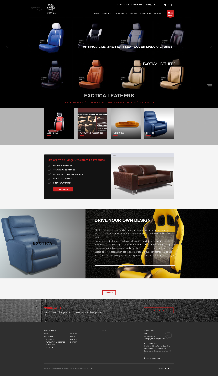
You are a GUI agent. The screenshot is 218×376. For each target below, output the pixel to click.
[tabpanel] (109, 45)
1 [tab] (134, 195)
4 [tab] (149, 195)
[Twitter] (165, 5)
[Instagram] (168, 5)
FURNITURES (50, 345)
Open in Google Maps (152, 358)
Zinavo (91, 368)
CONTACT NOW (108, 65)
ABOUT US (73, 334)
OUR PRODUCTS (49, 336)
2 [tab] (210, 84)
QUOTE (170, 13)
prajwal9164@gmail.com (156, 339)
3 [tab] (144, 195)
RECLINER (49, 348)
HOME (46, 334)
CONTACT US (74, 339)
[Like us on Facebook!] (165, 368)
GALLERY (73, 336)
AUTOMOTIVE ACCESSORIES (55, 342)
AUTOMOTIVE (50, 339)
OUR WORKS (63, 189)
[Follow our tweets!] (168, 368)
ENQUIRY (73, 342)
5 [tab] (210, 87)
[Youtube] (172, 5)
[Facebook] (162, 5)
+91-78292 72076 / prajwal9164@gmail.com (144, 5)
